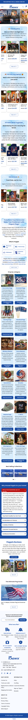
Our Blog (16, 683)
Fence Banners (20, 351)
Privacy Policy (4, 701)
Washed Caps (7, 414)
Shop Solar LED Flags (20, 461)
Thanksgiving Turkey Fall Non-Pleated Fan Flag (22, 56)
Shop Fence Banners (20, 366)
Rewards (16, 691)
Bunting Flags (7, 319)
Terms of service (5, 703)
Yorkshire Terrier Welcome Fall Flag (10, 55)
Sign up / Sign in (18, 688)
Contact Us (4, 680)
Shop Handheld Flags (20, 334)
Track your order (5, 683)
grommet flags (9, 264)
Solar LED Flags (20, 446)
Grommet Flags (20, 288)
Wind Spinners (7, 446)
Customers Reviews (19, 685)
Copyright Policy (5, 706)
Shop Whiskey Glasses (7, 366)
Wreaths (20, 383)
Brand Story (4, 698)
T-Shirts (20, 414)
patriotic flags (19, 234)
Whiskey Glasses (7, 351)
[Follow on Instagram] (4, 673)
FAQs (15, 680)
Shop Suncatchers (7, 397)
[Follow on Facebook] (1, 673)
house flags (11, 262)
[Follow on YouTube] (7, 673)
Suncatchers (7, 383)
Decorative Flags (7, 288)
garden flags (17, 262)
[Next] (26, 473)
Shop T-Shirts (20, 429)
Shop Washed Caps (7, 429)
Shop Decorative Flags (7, 303)
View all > (14, 575)
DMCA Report (4, 709)
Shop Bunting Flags (7, 334)
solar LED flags (22, 264)
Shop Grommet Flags (20, 303)
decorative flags (7, 260)
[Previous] (2, 473)
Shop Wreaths (20, 397)
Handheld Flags (20, 319)
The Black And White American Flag (10, 602)
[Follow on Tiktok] (10, 673)
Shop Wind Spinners (7, 460)
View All (13, 66)
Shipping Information (6, 690)
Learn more (14, 557)
